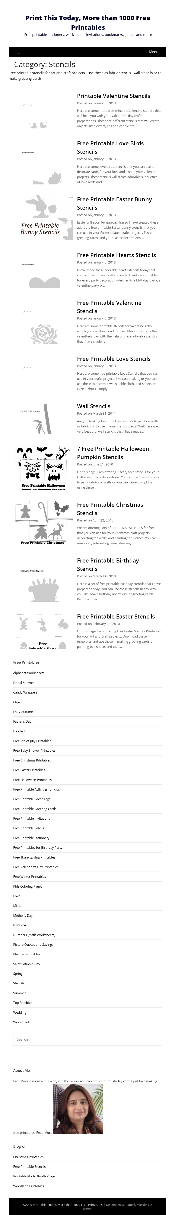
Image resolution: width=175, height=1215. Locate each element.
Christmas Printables (28, 1157)
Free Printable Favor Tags (31, 799)
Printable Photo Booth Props (34, 1176)
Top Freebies (22, 1002)
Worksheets (22, 1022)
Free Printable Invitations (31, 818)
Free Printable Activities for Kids (36, 789)
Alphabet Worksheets (28, 673)
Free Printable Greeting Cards (34, 809)
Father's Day (22, 721)
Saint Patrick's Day (26, 964)
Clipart (18, 702)
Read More (44, 1132)
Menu (153, 51)
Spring (18, 973)
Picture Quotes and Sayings (33, 944)
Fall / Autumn (23, 712)
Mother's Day (23, 915)
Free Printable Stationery (31, 838)
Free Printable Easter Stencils (116, 616)
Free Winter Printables (29, 876)
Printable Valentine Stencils (113, 96)
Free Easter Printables (29, 770)
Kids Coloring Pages (27, 886)
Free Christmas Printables (32, 760)
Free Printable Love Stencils (114, 358)
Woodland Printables (28, 1186)
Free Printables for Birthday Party (37, 847)
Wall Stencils (94, 406)
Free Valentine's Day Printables (35, 867)
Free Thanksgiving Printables (34, 857)
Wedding (19, 1012)
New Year (20, 925)
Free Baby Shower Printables (34, 750)
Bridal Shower (23, 682)
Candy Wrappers (25, 692)
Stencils (18, 983)
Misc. (17, 905)
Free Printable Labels (28, 828)
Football (19, 731)
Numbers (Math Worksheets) (34, 935)
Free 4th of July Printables (32, 741)
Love (16, 896)
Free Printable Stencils (29, 1166)
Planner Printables (26, 954)
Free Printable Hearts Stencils (116, 255)
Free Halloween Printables (32, 780)
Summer (19, 993)
